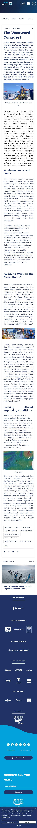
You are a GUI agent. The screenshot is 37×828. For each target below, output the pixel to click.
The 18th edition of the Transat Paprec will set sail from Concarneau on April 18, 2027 (17, 588)
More (29, 19)
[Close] (34, 810)
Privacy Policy (6, 817)
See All (31, 561)
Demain (16, 527)
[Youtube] (20, 744)
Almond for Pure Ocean (12, 534)
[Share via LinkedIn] (13, 551)
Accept (27, 822)
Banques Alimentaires (11, 538)
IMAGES (21, 19)
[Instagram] (8, 744)
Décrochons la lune (26, 531)
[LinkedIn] (24, 744)
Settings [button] (18, 825)
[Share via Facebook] (4, 551)
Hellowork (8, 527)
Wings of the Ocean (11, 541)
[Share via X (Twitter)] (9, 551)
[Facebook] (12, 744)
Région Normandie (26, 541)
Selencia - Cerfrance (11, 531)
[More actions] (32, 28)
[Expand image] (7, 333)
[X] (16, 744)
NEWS (14, 19)
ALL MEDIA (5, 19)
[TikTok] (28, 744)
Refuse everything (10, 822)
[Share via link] (17, 551)
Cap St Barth (26, 527)
